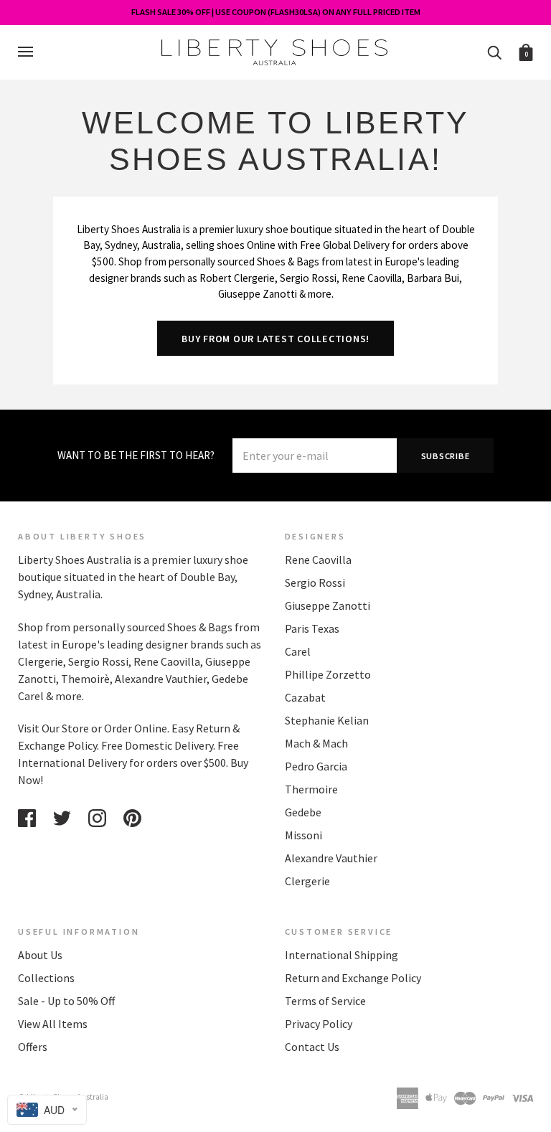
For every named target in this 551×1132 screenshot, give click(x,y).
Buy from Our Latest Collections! (275, 338)
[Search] (494, 51)
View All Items (53, 1024)
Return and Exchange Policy (353, 978)
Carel (298, 651)
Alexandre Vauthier (331, 858)
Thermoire (311, 789)
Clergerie (307, 881)
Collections (46, 978)
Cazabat (305, 697)
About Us (40, 955)
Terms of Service (325, 1001)
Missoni (303, 835)
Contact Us (312, 1046)
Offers (32, 1046)
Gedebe (303, 812)
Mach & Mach (316, 743)
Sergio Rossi (315, 582)
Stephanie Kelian (327, 720)
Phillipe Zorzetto (328, 674)
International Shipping (341, 955)
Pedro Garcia (316, 766)
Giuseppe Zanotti (327, 605)
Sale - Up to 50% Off (66, 1001)
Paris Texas (312, 628)
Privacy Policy (318, 1024)
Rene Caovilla (318, 559)
